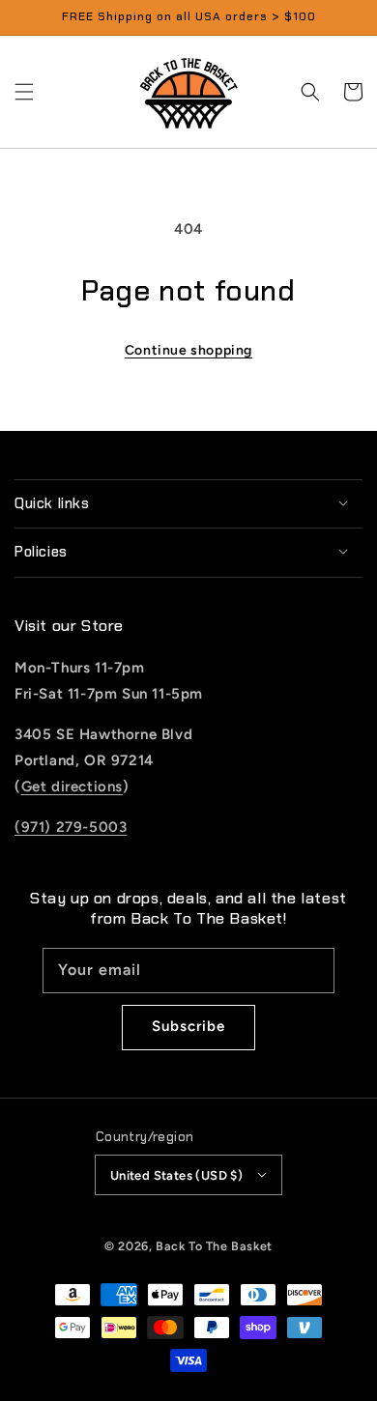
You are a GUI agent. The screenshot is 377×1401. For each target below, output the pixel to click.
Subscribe (188, 1026)
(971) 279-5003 (70, 827)
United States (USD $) (176, 1175)
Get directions (72, 786)
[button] (24, 92)
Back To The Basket (214, 1246)
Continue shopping (188, 350)
